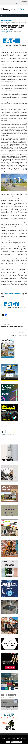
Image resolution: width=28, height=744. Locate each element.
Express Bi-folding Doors (19, 335)
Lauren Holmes (6, 31)
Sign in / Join (24, 1)
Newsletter (9, 20)
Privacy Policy (19, 741)
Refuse (12, 741)
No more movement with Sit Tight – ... (13, 326)
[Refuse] (26, 739)
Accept (7, 741)
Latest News (4, 20)
